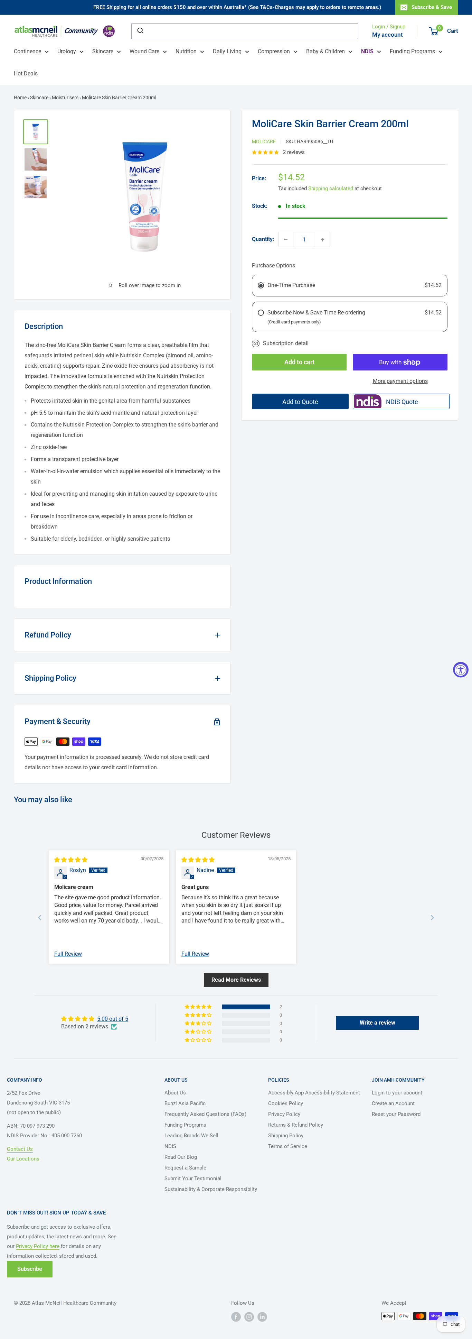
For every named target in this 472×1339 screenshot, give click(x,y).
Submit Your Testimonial (192, 1178)
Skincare (102, 51)
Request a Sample (185, 1168)
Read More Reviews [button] (236, 979)
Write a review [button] (377, 1022)
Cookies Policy (285, 1103)
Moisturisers (65, 97)
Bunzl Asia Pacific (185, 1103)
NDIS (170, 1146)
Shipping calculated (330, 188)
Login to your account (397, 1093)
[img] (70, 859)
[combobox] (244, 31)
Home (20, 97)
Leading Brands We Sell (191, 1135)
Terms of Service (287, 1146)
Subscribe (29, 1269)
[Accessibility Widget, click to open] (461, 669)
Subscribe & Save (432, 7)
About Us (175, 1093)
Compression (274, 51)
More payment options (400, 381)
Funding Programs (412, 51)
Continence (27, 51)
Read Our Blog (180, 1157)
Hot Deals (26, 73)
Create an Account (393, 1103)
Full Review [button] (68, 954)
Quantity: (263, 239)
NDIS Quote (402, 401)
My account (387, 34)
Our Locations (23, 1159)
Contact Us (20, 1149)
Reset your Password (396, 1114)
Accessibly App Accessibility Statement (314, 1093)
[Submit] (140, 31)
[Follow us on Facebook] (236, 1317)
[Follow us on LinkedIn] (262, 1317)
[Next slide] (432, 917)
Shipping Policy (285, 1135)
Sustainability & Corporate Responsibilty (210, 1189)
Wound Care (144, 51)
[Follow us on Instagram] (249, 1317)
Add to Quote (300, 401)
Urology (66, 51)
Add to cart (299, 362)
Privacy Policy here (37, 1246)
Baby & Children (325, 51)
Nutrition (186, 51)
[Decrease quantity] (286, 239)
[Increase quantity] (322, 239)
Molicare (264, 141)
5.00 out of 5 (112, 1019)
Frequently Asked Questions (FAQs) (205, 1114)
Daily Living (227, 51)
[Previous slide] (39, 917)
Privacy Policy (284, 1114)
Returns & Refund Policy (295, 1125)
